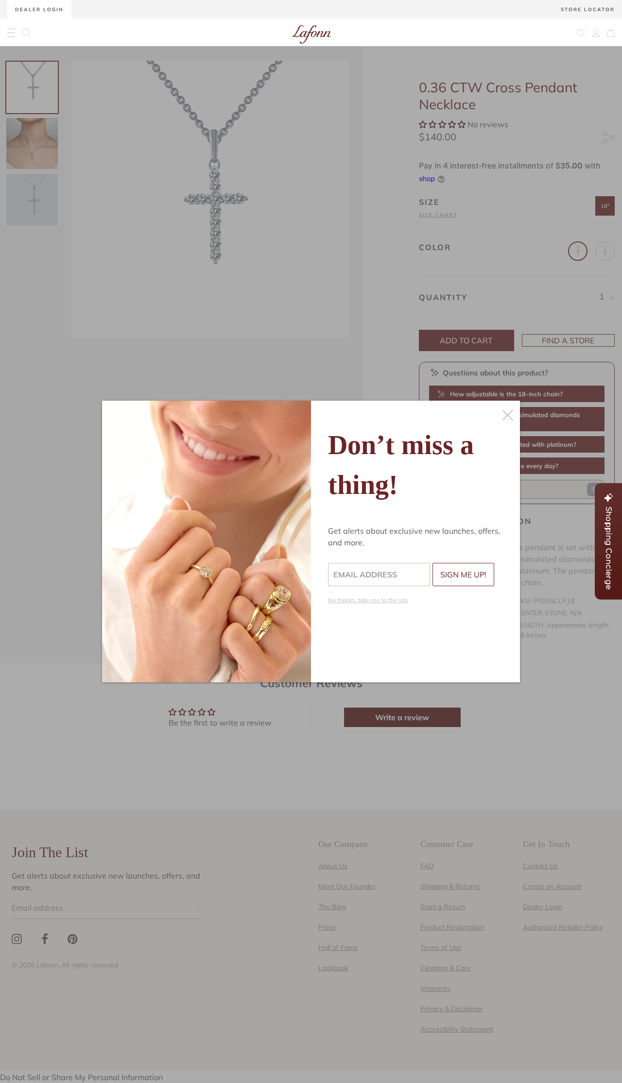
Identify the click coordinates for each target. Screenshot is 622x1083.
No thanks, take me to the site (368, 600)
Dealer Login (39, 9)
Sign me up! (463, 574)
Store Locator (588, 9)
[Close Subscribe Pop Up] (508, 415)
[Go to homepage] (311, 32)
